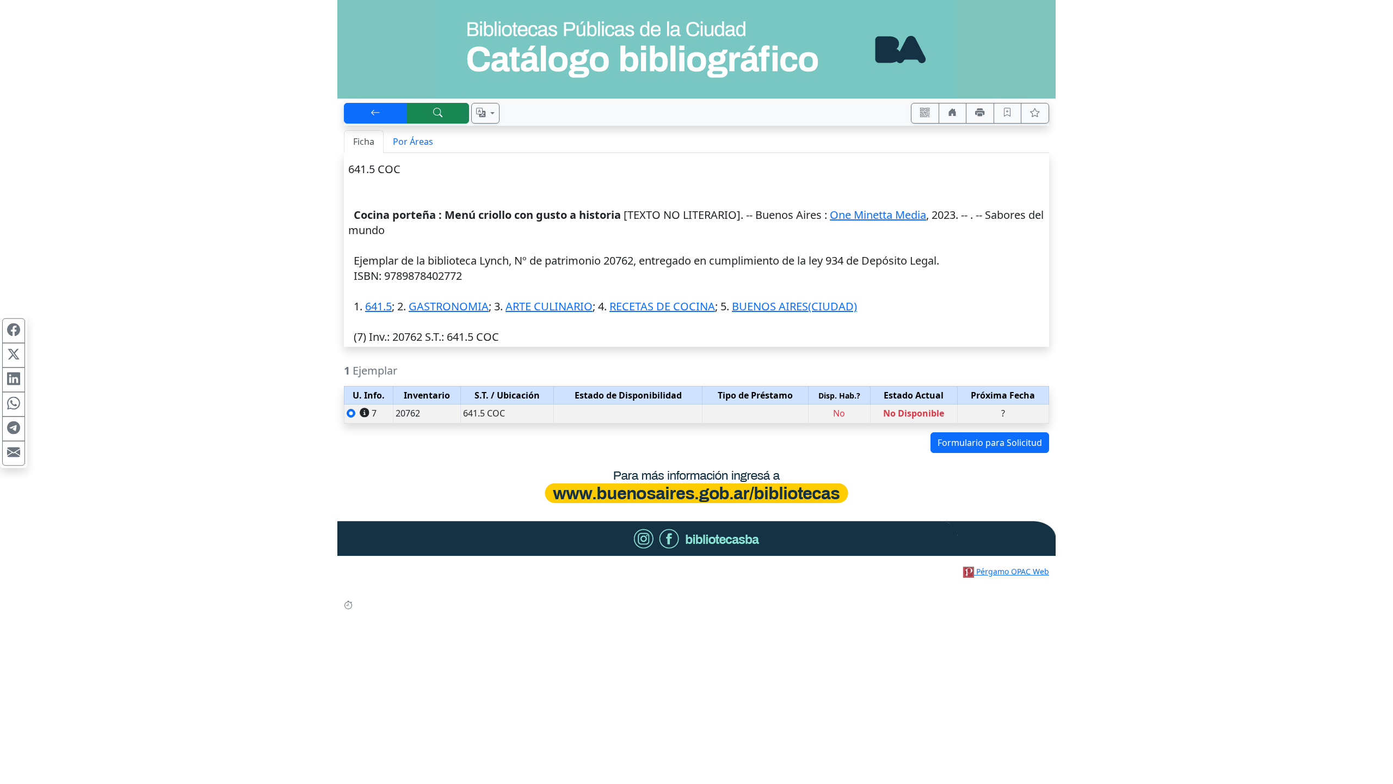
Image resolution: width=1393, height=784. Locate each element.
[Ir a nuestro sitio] (953, 113)
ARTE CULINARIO (549, 306)
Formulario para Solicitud (990, 443)
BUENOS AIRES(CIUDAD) (794, 306)
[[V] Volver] (375, 113)
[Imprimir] (980, 113)
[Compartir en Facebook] (13, 331)
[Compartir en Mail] (13, 453)
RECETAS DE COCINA (662, 306)
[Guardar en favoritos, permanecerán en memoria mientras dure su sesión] (1008, 113)
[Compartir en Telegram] (13, 429)
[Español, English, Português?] (485, 113)
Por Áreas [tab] (413, 142)
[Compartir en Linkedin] (13, 380)
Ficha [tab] (363, 142)
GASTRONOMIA (449, 306)
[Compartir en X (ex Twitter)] (13, 355)
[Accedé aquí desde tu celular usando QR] (925, 113)
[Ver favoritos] (1035, 113)
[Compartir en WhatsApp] (13, 404)
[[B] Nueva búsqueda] (438, 113)
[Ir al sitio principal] (696, 49)
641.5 (378, 306)
